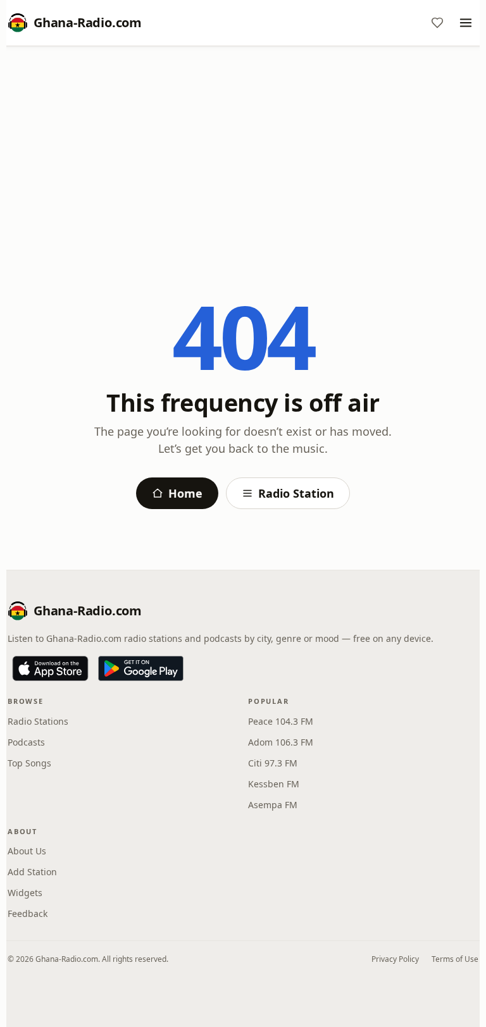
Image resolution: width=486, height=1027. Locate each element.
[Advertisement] (243, 149)
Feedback (27, 913)
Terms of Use (455, 959)
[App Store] (50, 668)
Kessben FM (273, 784)
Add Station (32, 872)
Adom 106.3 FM (280, 742)
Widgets (25, 893)
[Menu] (465, 22)
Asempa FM (272, 805)
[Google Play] (141, 668)
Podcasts (26, 742)
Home (185, 493)
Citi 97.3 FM (272, 763)
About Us (27, 851)
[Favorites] (437, 22)
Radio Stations (38, 721)
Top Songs (29, 763)
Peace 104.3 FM (280, 721)
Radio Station (296, 493)
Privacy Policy (395, 959)
